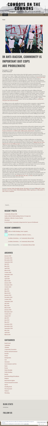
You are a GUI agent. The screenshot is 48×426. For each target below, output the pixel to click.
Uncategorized (8, 388)
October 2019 (8, 287)
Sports (6, 384)
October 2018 (8, 299)
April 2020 (7, 278)
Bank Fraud (7, 343)
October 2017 (8, 314)
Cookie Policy (26, 423)
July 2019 (7, 289)
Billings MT (38, 188)
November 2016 (8, 326)
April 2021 (7, 268)
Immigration (8, 357)
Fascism (9, 188)
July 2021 (7, 264)
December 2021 (8, 258)
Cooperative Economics (10, 349)
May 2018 (7, 305)
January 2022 (8, 256)
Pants (6, 366)
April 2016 (7, 332)
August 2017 (8, 316)
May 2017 (7, 322)
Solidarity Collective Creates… (24, 234)
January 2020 (8, 282)
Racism (21, 188)
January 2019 (8, 295)
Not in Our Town (41, 77)
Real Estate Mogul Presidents (12, 376)
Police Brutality (15, 188)
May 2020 (7, 276)
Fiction (6, 355)
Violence (7, 391)
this (24, 175)
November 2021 (8, 260)
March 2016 (7, 334)
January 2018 (8, 309)
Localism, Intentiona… (13, 238)
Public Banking (8, 372)
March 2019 (7, 293)
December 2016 (8, 324)
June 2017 (7, 320)
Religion (7, 378)
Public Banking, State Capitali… (20, 231)
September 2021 (9, 262)
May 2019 (7, 291)
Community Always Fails (11, 214)
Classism (7, 347)
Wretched (7, 220)
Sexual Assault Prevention (11, 382)
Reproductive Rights (10, 380)
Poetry (6, 368)
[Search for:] (44, 14)
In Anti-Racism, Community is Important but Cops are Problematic (21, 222)
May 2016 (7, 330)
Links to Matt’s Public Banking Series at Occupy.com (18, 216)
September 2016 (9, 328)
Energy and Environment (11, 351)
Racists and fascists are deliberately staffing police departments (18, 130)
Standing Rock (8, 386)
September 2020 (9, 274)
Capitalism (7, 345)
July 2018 (7, 303)
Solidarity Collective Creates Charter (14, 218)
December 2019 (8, 285)
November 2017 (8, 311)
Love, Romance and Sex (10, 364)
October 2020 (8, 272)
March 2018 (7, 307)
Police (15, 190)
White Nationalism (21, 190)
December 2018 (8, 297)
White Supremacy (31, 190)
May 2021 (7, 266)
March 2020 (7, 280)
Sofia (9, 231)
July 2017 (7, 318)
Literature (7, 362)
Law (6, 359)
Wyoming (26, 188)
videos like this (19, 175)
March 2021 (7, 270)
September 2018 (9, 301)
